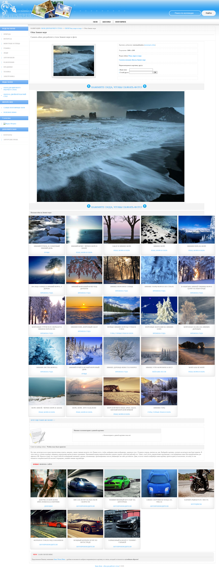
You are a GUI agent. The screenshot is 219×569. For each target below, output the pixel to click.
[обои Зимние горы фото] (159, 391)
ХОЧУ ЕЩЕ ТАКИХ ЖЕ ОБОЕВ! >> (43, 420)
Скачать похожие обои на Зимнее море (132, 60)
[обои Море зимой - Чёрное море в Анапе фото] (47, 391)
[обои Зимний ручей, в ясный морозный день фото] (84, 351)
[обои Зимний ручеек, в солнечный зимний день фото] (47, 230)
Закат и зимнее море (121, 246)
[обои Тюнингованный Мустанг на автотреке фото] (122, 483)
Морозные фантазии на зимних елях (159, 328)
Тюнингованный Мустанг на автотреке (122, 501)
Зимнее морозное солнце (121, 287)
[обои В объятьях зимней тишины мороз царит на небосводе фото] (196, 270)
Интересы (8, 39)
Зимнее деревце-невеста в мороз (122, 367)
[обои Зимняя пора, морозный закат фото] (84, 310)
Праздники (8, 67)
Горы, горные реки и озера (121, 333)
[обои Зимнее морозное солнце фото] (122, 270)
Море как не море (197, 367)
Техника (7, 72)
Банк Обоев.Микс (59, 559)
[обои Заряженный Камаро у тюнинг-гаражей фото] (122, 524)
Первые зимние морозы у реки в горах (121, 328)
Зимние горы (159, 408)
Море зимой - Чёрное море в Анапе (46, 408)
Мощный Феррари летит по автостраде (85, 541)
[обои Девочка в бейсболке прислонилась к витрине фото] (48, 483)
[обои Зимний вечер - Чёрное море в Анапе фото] (84, 230)
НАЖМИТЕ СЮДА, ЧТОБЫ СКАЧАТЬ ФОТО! (116, 87)
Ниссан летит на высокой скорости (85, 501)
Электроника (9, 76)
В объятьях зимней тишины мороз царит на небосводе (196, 288)
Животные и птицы (12, 43)
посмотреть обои (149, 45)
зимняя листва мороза (46, 367)
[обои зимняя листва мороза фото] (47, 351)
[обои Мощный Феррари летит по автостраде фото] (85, 524)
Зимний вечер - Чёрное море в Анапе (84, 247)
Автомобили (9, 58)
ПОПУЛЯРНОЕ (120, 22)
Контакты (8, 135)
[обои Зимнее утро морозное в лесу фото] (159, 351)
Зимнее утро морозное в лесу (159, 367)
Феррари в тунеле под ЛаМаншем (48, 540)
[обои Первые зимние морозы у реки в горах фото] (122, 310)
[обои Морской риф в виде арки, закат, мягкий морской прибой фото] (122, 391)
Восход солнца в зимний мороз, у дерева (47, 288)
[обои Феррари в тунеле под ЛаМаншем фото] (48, 524)
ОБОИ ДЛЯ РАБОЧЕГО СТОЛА (51, 28)
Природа (7, 34)
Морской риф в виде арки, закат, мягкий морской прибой (121, 409)
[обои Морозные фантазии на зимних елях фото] (159, 310)
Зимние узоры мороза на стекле (159, 287)
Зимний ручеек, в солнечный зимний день (47, 247)
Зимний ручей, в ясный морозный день (84, 368)
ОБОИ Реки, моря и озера (73, 28)
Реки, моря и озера (135, 56)
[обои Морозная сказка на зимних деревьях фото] (196, 310)
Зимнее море (159, 246)
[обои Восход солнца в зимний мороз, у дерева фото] (47, 270)
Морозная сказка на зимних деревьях (197, 328)
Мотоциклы (196, 504)
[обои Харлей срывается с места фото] (196, 483)
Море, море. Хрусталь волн (84, 408)
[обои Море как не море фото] (196, 351)
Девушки (48, 506)
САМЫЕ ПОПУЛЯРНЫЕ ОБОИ (14, 108)
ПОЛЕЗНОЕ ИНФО (10, 112)
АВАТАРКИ (106, 22)
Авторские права (11, 140)
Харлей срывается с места (196, 500)
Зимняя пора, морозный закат (84, 327)
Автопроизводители (85, 506)
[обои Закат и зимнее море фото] (122, 230)
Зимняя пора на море (196, 246)
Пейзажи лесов (159, 372)
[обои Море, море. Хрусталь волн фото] (84, 391)
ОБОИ (95, 22)
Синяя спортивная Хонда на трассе (159, 501)
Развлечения (9, 62)
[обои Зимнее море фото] (159, 230)
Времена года (46, 293)
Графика (7, 48)
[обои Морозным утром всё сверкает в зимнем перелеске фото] (47, 310)
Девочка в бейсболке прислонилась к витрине (48, 501)
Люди (6, 53)
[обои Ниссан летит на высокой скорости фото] (85, 483)
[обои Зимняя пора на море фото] (196, 230)
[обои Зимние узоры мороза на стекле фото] (159, 270)
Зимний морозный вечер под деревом (84, 288)
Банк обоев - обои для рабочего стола (107, 566)
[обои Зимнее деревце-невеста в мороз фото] (122, 351)
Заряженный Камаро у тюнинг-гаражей (122, 541)
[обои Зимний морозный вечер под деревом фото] (84, 270)
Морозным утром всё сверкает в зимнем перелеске (47, 328)
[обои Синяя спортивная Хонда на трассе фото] (159, 483)
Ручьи (46, 252)
